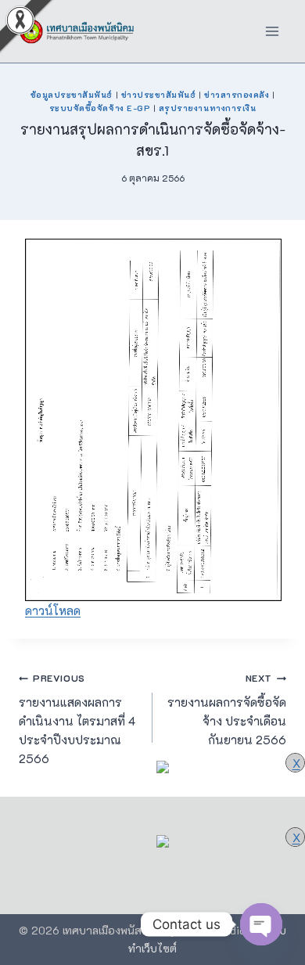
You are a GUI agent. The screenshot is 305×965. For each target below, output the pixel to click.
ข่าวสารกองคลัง (236, 94)
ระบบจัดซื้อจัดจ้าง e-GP (99, 108)
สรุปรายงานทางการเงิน (207, 108)
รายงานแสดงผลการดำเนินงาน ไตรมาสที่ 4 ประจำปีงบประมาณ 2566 (77, 719)
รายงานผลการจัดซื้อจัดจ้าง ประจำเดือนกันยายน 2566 (226, 709)
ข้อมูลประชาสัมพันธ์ (71, 94)
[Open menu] (271, 31)
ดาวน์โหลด (53, 610)
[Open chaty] (261, 924)
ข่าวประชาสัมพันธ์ (158, 94)
